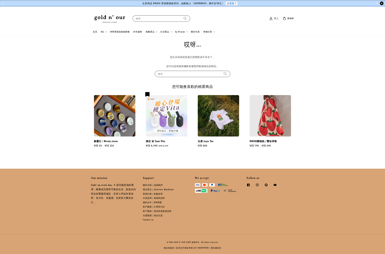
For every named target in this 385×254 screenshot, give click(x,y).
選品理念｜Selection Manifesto (158, 189)
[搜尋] (185, 18)
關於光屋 (195, 31)
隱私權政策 (216, 248)
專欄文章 (207, 31)
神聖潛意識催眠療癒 (120, 31)
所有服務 (137, 31)
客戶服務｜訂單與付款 (154, 206)
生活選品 (164, 31)
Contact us (148, 219)
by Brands (180, 31)
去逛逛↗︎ (231, 3)
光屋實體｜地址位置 (153, 215)
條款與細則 (169, 248)
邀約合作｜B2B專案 (152, 202)
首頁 (95, 31)
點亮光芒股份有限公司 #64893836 (192, 248)
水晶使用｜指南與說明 (154, 198)
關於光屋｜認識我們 (153, 185)
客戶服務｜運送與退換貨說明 (157, 211)
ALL (102, 31)
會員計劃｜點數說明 (153, 193)
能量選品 (150, 31)
